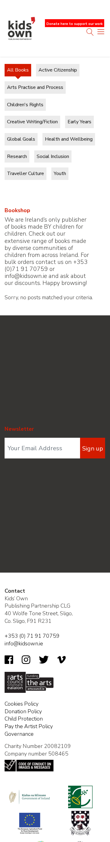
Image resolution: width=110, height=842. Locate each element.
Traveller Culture (25, 173)
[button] (101, 33)
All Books (18, 70)
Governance (19, 734)
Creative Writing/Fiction (32, 121)
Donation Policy (23, 711)
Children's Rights (25, 104)
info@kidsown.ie (24, 643)
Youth (60, 173)
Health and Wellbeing (69, 139)
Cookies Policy (21, 703)
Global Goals (21, 139)
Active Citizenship (57, 70)
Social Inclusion (53, 156)
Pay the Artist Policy (29, 726)
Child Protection (24, 718)
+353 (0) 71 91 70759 (32, 636)
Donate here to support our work (74, 24)
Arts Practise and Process (35, 87)
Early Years (79, 121)
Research (17, 156)
